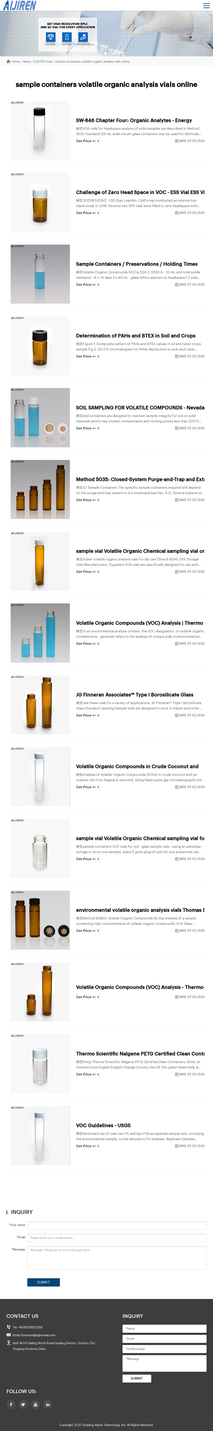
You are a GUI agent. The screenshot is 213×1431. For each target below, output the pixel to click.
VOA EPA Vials (42, 61)
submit (43, 1282)
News (26, 61)
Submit (137, 1378)
